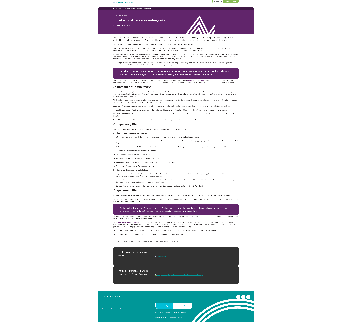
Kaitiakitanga (162, 241)
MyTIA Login (218, 1)
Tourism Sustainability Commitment (131, 222)
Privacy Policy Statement (162, 312)
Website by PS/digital (176, 317)
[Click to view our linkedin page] (243, 297)
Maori (175, 241)
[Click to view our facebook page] (238, 297)
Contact (183, 312)
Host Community (144, 241)
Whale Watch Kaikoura (196, 80)
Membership (164, 306)
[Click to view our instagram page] (248, 297)
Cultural (128, 241)
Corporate (176, 312)
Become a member (231, 1)
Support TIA (182, 306)
